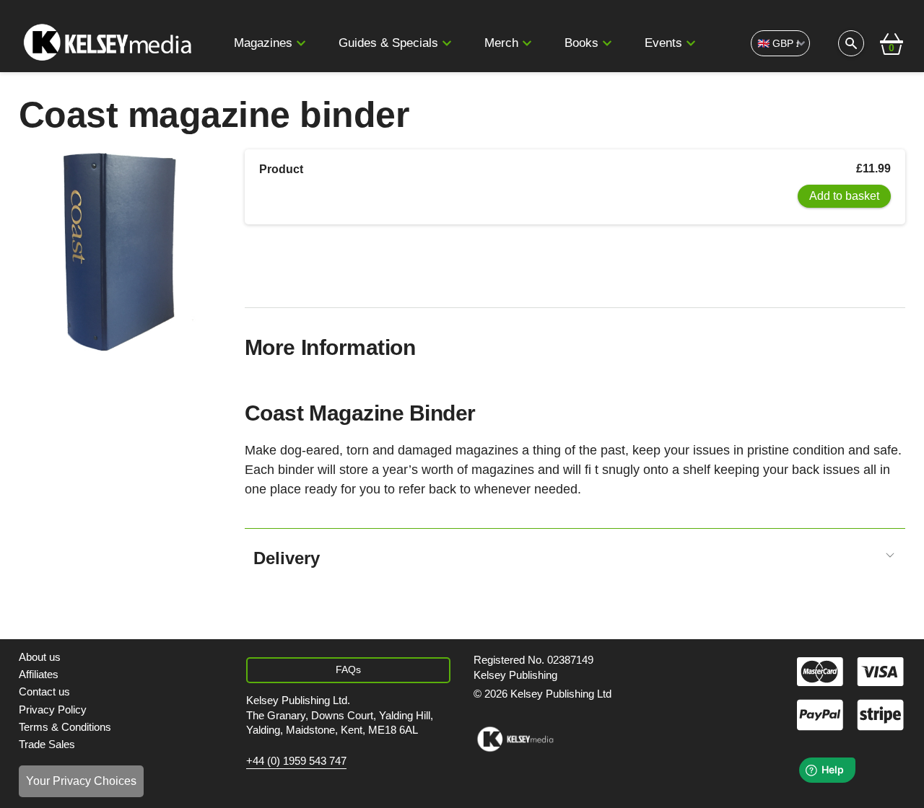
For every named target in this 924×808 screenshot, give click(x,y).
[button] (301, 43)
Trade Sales (47, 744)
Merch (501, 43)
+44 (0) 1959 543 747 (296, 761)
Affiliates (38, 674)
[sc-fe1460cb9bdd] (515, 739)
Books (581, 43)
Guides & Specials (388, 43)
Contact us (44, 691)
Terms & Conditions (65, 727)
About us (40, 657)
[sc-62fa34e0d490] (110, 43)
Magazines (263, 43)
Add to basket (844, 196)
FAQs (348, 669)
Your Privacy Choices (81, 781)
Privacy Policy (53, 709)
